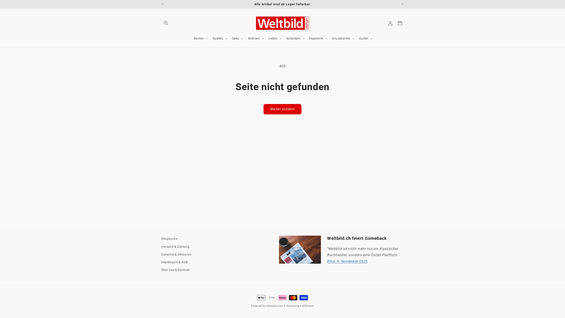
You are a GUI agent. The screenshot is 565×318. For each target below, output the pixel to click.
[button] (166, 23)
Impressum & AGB (174, 262)
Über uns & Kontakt (175, 270)
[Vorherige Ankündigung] (163, 4)
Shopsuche (169, 238)
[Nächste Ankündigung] (402, 4)
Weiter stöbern (282, 109)
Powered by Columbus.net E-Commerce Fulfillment (282, 306)
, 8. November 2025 (347, 261)
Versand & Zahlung (175, 246)
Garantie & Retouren (176, 254)
